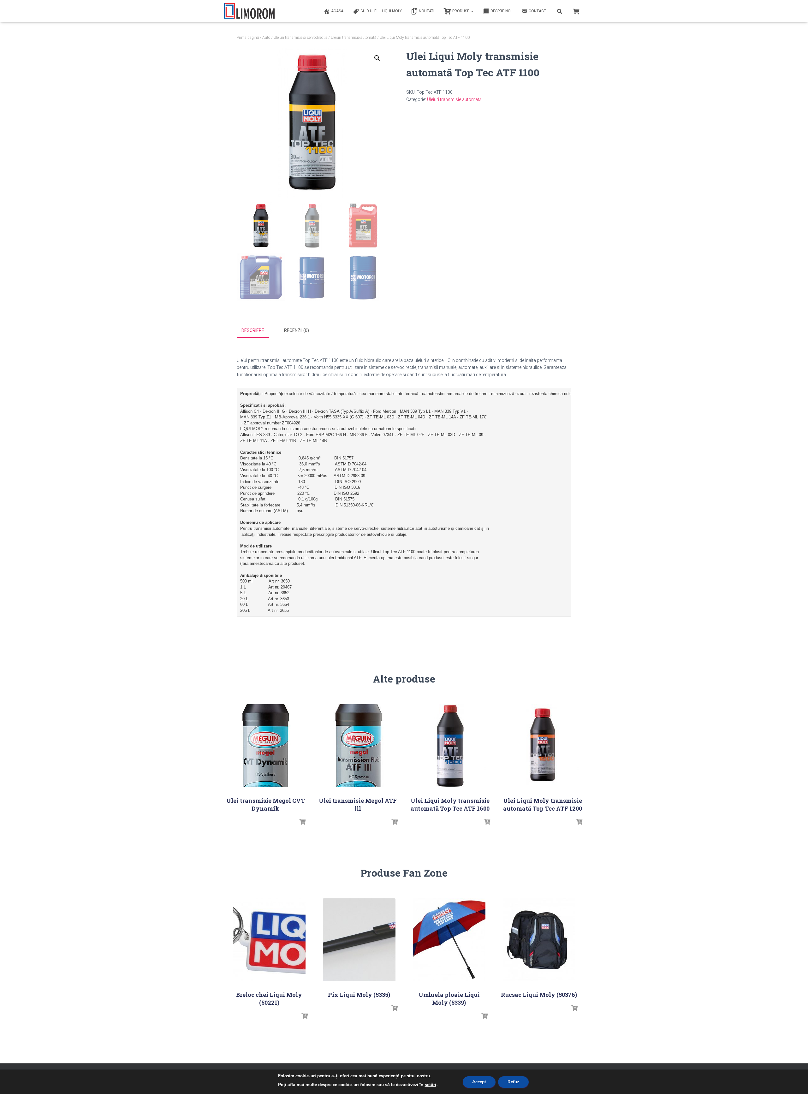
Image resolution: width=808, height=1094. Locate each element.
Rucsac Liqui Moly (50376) (539, 994)
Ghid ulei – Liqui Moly (381, 11)
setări (430, 1085)
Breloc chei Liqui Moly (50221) (269, 998)
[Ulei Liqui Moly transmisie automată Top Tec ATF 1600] (450, 745)
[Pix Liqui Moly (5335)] (359, 939)
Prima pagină (248, 37)
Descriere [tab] (252, 330)
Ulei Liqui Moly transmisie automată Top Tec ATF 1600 (450, 804)
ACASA (337, 11)
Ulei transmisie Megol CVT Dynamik (265, 804)
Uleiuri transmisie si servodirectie (300, 37)
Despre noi (501, 11)
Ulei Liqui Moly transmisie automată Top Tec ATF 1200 (542, 804)
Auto (266, 37)
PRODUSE (461, 11)
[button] (377, 58)
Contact (537, 11)
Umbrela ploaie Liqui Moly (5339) (449, 998)
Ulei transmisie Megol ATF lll (358, 804)
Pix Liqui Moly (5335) (359, 994)
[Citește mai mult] (302, 822)
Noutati (426, 11)
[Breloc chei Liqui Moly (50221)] (269, 939)
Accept (479, 1082)
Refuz (513, 1082)
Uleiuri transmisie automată (353, 37)
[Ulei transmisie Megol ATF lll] (358, 745)
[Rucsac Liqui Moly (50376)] (539, 939)
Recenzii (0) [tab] (296, 330)
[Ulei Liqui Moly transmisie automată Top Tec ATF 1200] (542, 745)
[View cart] (576, 10)
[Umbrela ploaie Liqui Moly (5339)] (449, 939)
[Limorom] (249, 11)
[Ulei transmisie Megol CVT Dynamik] (265, 745)
